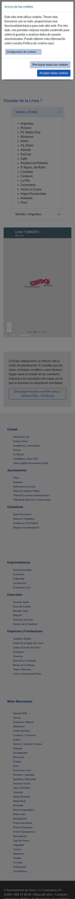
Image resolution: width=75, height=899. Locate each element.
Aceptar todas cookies (54, 73)
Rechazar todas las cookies (50, 64)
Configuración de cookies (21, 51)
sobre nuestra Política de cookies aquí (29, 43)
